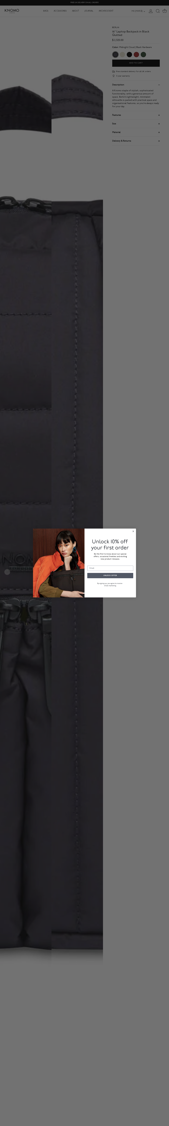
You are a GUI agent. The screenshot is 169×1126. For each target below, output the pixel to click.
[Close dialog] (133, 531)
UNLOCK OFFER (110, 575)
